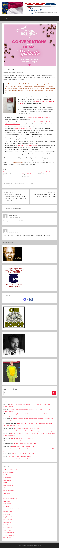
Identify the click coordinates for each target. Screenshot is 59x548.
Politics (31, 183)
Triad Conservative (8, 532)
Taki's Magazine (7, 530)
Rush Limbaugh (7, 527)
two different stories (27, 145)
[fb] (31, 299)
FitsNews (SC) (7, 506)
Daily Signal (6, 501)
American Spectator (9, 472)
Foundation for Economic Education (13, 509)
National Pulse (7, 519)
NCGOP (27, 183)
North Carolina (28, 185)
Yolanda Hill (40, 185)
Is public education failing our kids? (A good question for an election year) (33, 431)
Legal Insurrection (8, 517)
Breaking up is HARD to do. (44, 171)
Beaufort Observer (8, 475)
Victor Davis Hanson (9, 538)
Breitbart (5, 482)
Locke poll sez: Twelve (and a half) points (21, 438)
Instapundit (6, 514)
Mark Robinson (17, 183)
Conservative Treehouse (10, 498)
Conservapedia (7, 496)
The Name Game (7, 171)
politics (34, 185)
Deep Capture (7, 503)
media (23, 185)
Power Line (6, 525)
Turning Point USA (8, 535)
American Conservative (10, 469)
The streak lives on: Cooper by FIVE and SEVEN (27, 428)
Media (22, 183)
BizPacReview (7, 477)
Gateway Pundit (7, 511)
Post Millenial (7, 522)
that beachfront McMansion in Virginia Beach (39, 117)
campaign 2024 (9, 183)
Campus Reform (8, 485)
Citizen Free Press (8, 490)
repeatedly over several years (23, 128)
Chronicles (6, 488)
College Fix (6, 493)
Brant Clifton (20, 72)
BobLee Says (7, 480)
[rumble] (34, 299)
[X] (27, 299)
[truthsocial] (24, 299)
